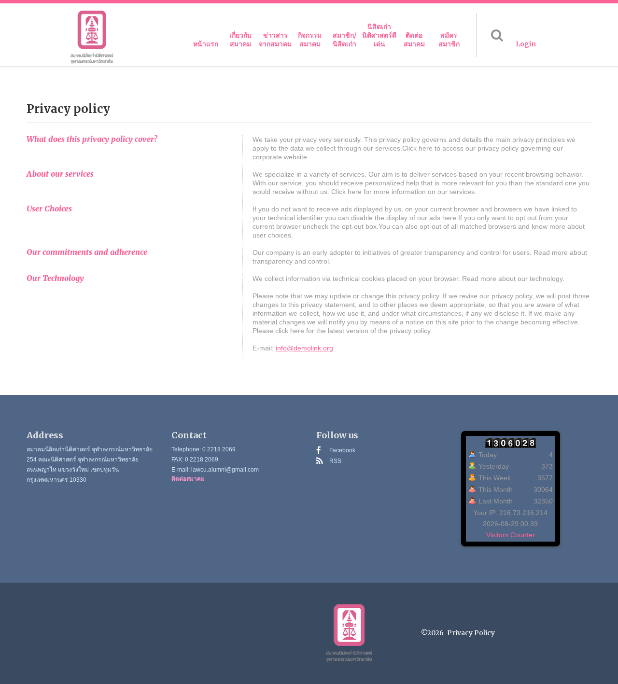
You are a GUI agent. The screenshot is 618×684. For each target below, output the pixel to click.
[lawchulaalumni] (92, 37)
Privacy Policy (471, 632)
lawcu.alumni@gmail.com (225, 469)
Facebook (342, 450)
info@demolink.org (304, 348)
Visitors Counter (510, 535)
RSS (335, 461)
